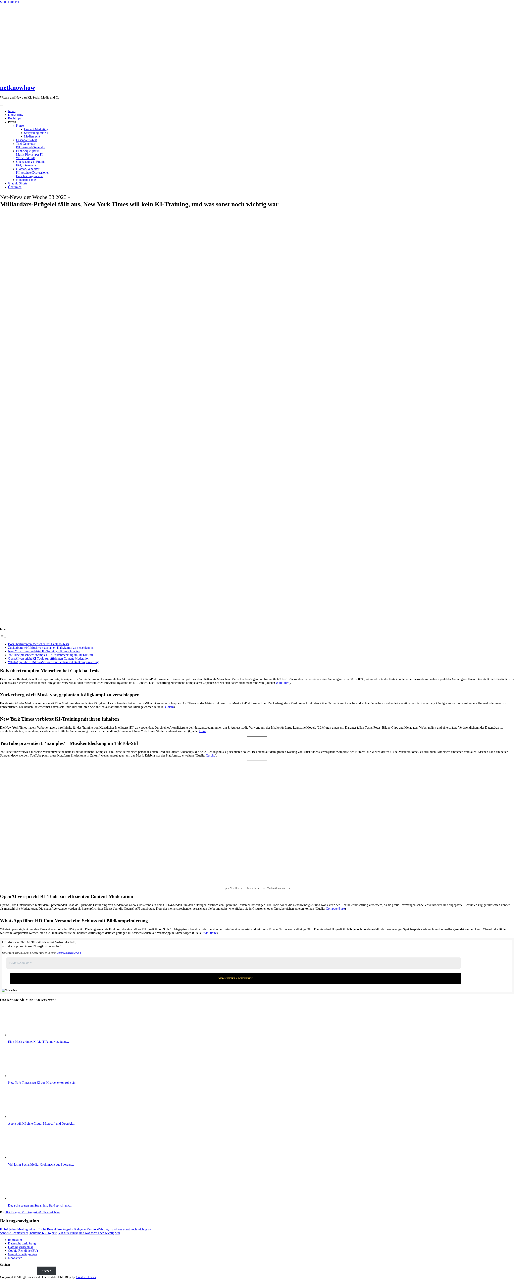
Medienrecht (32, 136)
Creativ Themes (86, 1277)
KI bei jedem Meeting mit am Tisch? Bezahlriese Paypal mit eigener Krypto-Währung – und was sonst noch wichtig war (76, 1229)
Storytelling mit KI (36, 132)
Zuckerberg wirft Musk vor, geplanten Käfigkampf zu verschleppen (51, 647)
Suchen (5, 1264)
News (11, 111)
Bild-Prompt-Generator (30, 147)
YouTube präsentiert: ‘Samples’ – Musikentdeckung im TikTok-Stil (50, 655)
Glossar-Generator (27, 169)
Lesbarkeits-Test (26, 140)
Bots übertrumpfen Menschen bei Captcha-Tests (38, 644)
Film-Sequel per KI (28, 151)
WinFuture (282, 682)
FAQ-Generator (26, 165)
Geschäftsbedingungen (22, 1254)
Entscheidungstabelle (29, 176)
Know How (15, 114)
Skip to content (9, 1)
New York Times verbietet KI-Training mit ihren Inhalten (44, 651)
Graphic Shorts (17, 183)
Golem (169, 707)
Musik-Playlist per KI (29, 154)
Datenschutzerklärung (69, 952)
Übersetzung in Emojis (30, 161)
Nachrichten (52, 1212)
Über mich (14, 187)
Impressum (15, 1239)
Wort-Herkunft (25, 158)
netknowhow (17, 87)
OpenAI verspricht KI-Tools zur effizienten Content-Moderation (48, 658)
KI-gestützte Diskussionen (32, 172)
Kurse (20, 125)
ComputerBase (335, 908)
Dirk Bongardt (14, 1212)
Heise (202, 731)
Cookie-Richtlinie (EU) (23, 1250)
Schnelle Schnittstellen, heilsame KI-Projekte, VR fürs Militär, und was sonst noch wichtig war (60, 1233)
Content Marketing (36, 129)
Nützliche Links (26, 179)
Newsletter (15, 1258)
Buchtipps (14, 118)
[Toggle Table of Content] (3, 637)
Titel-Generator (25, 143)
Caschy (210, 755)
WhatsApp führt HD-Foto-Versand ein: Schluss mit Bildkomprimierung (53, 662)
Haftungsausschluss (20, 1247)
